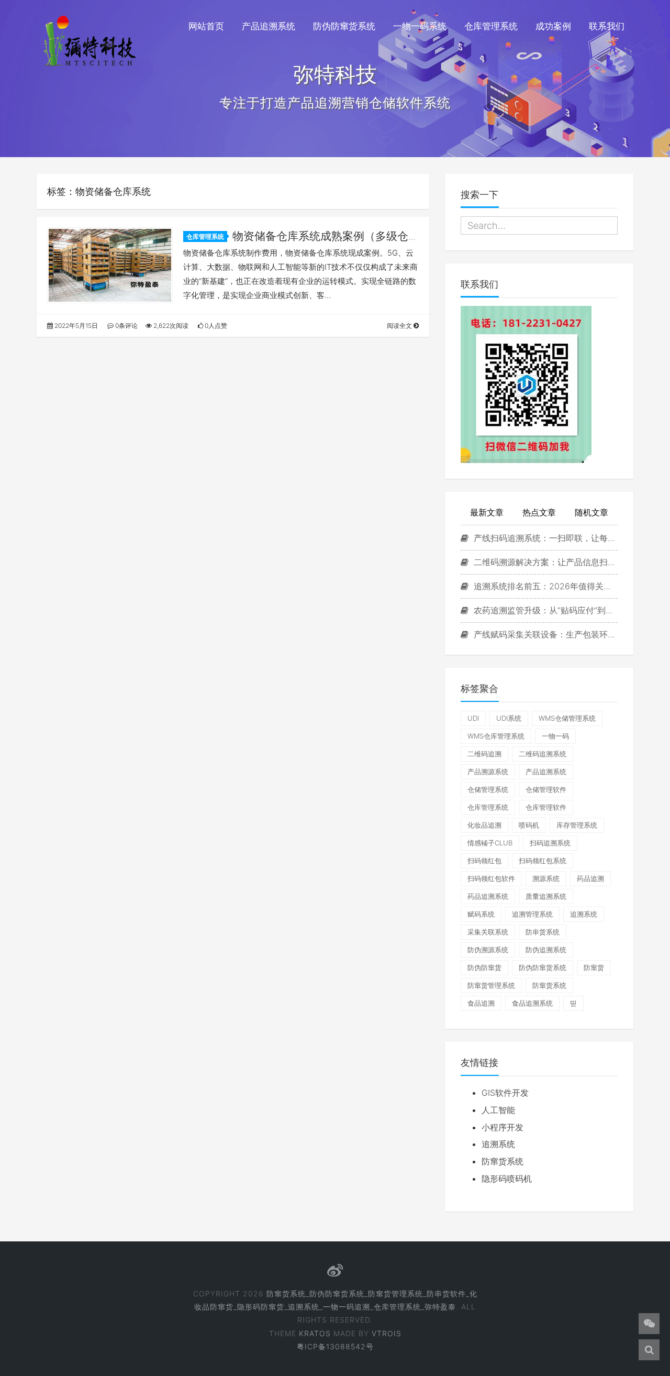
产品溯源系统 (487, 771)
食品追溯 (481, 1003)
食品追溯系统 (532, 1003)
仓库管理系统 (491, 26)
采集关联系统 (487, 932)
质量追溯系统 (546, 896)
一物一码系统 (419, 26)
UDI (473, 718)
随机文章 (591, 512)
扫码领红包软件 (491, 878)
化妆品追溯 (484, 825)
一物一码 (555, 736)
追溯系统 (583, 914)
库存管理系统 (576, 825)
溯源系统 (546, 878)
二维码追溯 (484, 754)
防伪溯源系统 (487, 949)
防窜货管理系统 (491, 985)
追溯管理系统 (532, 914)
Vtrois (386, 1333)
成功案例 (553, 26)
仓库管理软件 (546, 807)
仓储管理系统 (487, 789)
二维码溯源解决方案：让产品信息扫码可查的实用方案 (544, 562)
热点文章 (539, 512)
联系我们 (606, 26)
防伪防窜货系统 (344, 26)
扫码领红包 (484, 860)
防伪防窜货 (484, 967)
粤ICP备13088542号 (335, 1346)
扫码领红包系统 (542, 860)
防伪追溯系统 (546, 949)
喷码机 (529, 825)
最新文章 (487, 512)
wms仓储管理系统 (567, 718)
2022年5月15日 (75, 325)
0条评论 (126, 325)
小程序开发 (502, 1127)
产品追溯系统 (268, 26)
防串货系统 (543, 932)
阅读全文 (400, 325)
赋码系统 (481, 914)
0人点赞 (215, 325)
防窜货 (594, 967)
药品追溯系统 (487, 896)
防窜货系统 (549, 985)
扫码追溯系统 (550, 843)
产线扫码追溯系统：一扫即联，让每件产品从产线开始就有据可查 (544, 538)
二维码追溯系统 (542, 754)
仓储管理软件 (546, 789)
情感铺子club (489, 843)
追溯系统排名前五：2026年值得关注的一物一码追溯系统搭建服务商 (544, 586)
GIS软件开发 (505, 1092)
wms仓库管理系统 (495, 736)
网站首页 (206, 26)
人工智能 (498, 1110)
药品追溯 (590, 878)
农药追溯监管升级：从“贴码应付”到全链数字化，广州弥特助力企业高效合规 (544, 610)
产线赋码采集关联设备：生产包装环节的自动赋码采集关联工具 (544, 634)
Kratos (315, 1333)
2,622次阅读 (170, 325)
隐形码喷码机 (507, 1178)
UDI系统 (508, 718)
